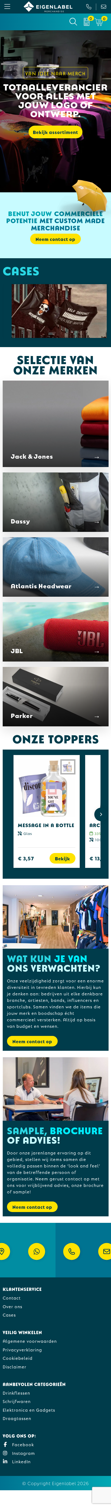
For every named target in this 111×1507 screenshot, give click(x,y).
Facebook (22, 1444)
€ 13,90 (99, 858)
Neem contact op (32, 1041)
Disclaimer (14, 1366)
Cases (9, 1314)
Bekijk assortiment (55, 132)
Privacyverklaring (22, 1349)
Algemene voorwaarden (30, 1341)
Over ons (12, 1306)
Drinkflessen (16, 1392)
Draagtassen (17, 1418)
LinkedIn (21, 1461)
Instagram (23, 1453)
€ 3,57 (26, 858)
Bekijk (62, 858)
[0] (86, 22)
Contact (12, 1297)
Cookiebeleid (18, 1358)
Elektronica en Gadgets (29, 1409)
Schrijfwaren (17, 1401)
